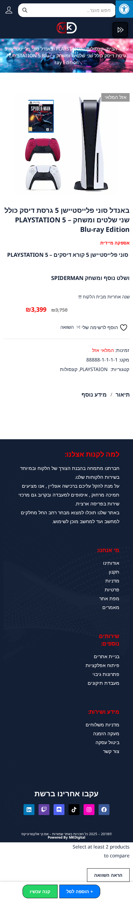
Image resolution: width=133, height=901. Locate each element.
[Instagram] (89, 809)
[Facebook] (104, 809)
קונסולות (95, 48)
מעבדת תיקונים (103, 683)
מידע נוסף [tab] (94, 394)
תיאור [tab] (123, 394)
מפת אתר (109, 598)
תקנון (114, 571)
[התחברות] (6, 11)
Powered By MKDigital (66, 837)
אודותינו (111, 563)
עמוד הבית (117, 48)
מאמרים (110, 607)
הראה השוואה (108, 875)
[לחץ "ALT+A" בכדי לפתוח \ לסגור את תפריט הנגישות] (124, 9)
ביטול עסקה (107, 742)
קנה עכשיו (40, 891)
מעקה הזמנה (106, 733)
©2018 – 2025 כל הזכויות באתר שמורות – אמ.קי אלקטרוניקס (66, 833)
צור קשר (111, 751)
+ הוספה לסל (79, 891)
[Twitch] (44, 809)
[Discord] (59, 809)
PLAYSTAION (70, 48)
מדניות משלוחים (102, 724)
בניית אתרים (106, 656)
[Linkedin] (29, 809)
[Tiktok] (74, 809)
